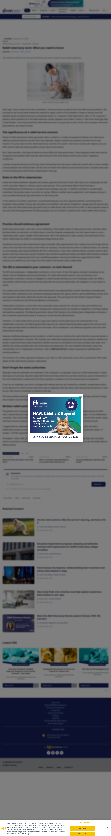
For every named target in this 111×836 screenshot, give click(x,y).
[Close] (107, 827)
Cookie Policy (24, 834)
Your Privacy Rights (83, 823)
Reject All (82, 828)
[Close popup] (80, 397)
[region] (55, 828)
